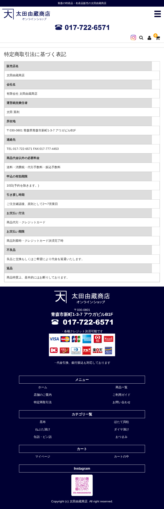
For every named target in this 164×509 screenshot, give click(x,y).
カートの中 (121, 456)
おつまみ (121, 436)
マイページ (42, 456)
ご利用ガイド (121, 394)
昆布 (43, 422)
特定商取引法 (43, 402)
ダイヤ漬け (121, 429)
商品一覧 (121, 387)
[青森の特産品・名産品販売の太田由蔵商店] (26, 18)
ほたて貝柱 (121, 422)
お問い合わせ (121, 402)
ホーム (42, 387)
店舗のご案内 (43, 394)
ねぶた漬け (42, 429)
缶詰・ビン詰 (43, 436)
